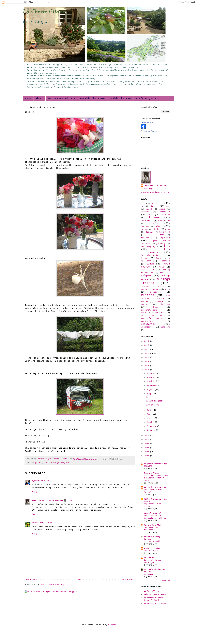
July (149, 393)
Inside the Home (120, 98)
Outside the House (92, 98)
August (151, 389)
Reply (34, 491)
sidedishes (164, 304)
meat (161, 267)
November (152, 377)
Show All (166, 580)
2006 (147, 456)
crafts (154, 223)
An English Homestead (155, 487)
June (149, 410)
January (151, 430)
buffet (162, 209)
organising (146, 286)
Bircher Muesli (152, 541)
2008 (147, 448)
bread (149, 209)
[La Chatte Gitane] (143, 128)
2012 (147, 370)
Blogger (112, 625)
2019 (147, 341)
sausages (160, 302)
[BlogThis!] (112, 458)
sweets (144, 313)
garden (38, 463)
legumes (166, 261)
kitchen (145, 258)
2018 (147, 345)
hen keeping (148, 246)
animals (157, 203)
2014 (147, 361)
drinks (144, 229)
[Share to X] (115, 458)
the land (159, 313)
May (149, 414)
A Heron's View (152, 548)
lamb (158, 258)
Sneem (155, 307)
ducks (157, 229)
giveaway (160, 244)
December (152, 373)
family (149, 232)
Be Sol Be (149, 558)
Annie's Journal (152, 513)
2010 (147, 439)
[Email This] (110, 458)
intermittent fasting (152, 255)
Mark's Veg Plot (152, 525)
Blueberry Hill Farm (155, 604)
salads (160, 298)
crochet (145, 226)
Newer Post (31, 579)
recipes (147, 295)
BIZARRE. (148, 466)
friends (145, 238)
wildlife (165, 327)
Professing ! (151, 551)
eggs (167, 229)
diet (159, 226)
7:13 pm (48, 523)
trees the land (151, 316)
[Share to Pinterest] (121, 458)
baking (154, 206)
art (143, 206)
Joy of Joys (152, 405)
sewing (144, 304)
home (46, 463)
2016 (147, 353)
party (161, 286)
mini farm (147, 269)
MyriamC (36, 481)
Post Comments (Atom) (52, 584)
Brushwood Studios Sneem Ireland (153, 599)
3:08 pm (45, 481)
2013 (147, 365)
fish (162, 235)
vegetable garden (151, 318)
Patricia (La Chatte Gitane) (47, 500)
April (150, 418)
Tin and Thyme (151, 473)
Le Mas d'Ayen (151, 591)
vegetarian (148, 324)
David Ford (37, 523)
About (39, 98)
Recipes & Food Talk (61, 98)
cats (150, 215)
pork (167, 289)
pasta (144, 289)
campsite (145, 212)
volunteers (147, 327)
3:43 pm (71, 500)
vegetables (147, 321)
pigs (155, 289)
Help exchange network (156, 594)
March (150, 422)
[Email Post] (104, 459)
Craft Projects (146, 98)
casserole (165, 212)
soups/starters (149, 310)
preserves (155, 292)
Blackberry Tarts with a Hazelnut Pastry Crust (156, 478)
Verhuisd (148, 574)
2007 (147, 452)
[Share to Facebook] (118, 458)
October (151, 381)
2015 (147, 357)
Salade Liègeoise (155, 401)
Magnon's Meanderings (155, 464)
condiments (147, 220)
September (152, 385)
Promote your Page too (149, 131)
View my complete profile (155, 192)
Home (28, 98)
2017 (147, 349)
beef (168, 206)
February (152, 426)
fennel (150, 235)
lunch (150, 263)
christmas (154, 217)
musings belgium (60, 463)
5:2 (143, 203)
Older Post (128, 579)
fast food (164, 232)
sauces (144, 302)
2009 (147, 443)
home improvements (155, 251)
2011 (147, 435)
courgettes (164, 221)
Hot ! (149, 397)
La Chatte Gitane (44, 12)
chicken (166, 215)
